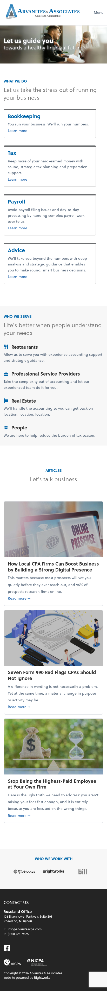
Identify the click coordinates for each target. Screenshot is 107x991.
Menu (98, 12)
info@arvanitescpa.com (25, 929)
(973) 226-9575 (18, 933)
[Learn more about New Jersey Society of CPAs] (37, 962)
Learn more (35, 130)
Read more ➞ (53, 598)
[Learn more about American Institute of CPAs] (12, 962)
